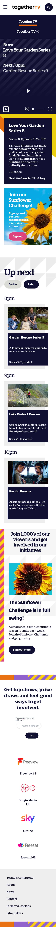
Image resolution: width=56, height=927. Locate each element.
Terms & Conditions (20, 877)
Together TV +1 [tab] (28, 31)
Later (31, 284)
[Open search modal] (49, 7)
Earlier (13, 284)
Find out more (22, 649)
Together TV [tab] (28, 21)
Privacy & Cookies (19, 906)
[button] (28, 90)
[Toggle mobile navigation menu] (5, 7)
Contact (12, 899)
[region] (28, 95)
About (11, 884)
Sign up (17, 236)
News (10, 891)
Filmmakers (15, 913)
